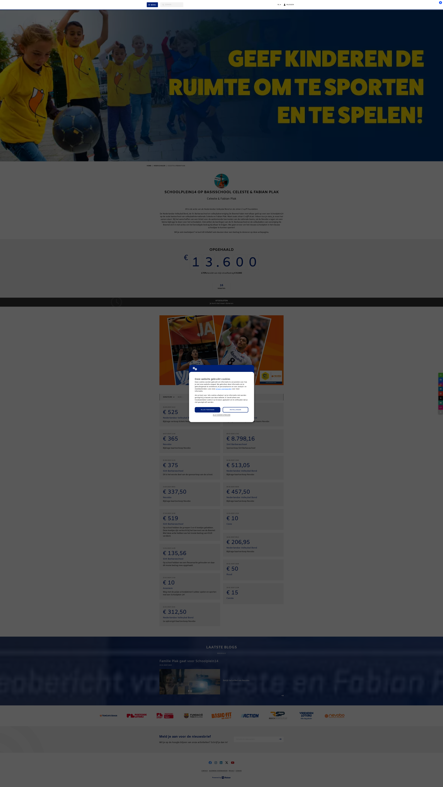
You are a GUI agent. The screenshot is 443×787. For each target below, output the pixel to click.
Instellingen (235, 410)
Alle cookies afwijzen (221, 415)
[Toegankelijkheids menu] (440, 2)
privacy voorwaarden (224, 389)
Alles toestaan (207, 410)
